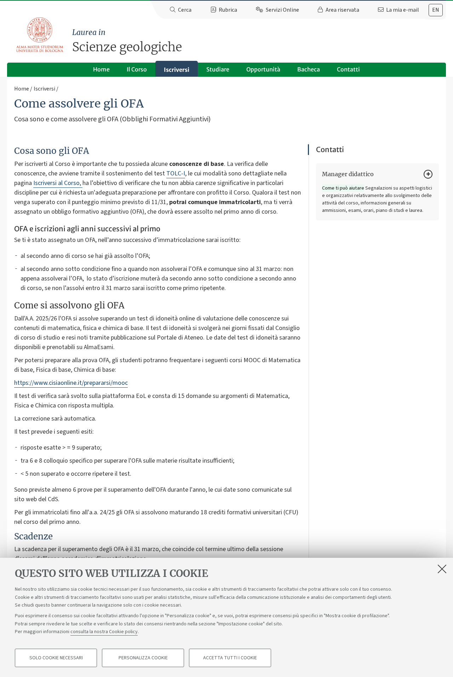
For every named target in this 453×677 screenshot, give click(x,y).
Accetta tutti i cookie (230, 657)
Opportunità (263, 69)
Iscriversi (176, 69)
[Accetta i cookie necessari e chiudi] (442, 568)
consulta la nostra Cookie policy (104, 631)
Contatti (348, 69)
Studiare (217, 69)
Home (101, 69)
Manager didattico (348, 174)
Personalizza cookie (143, 657)
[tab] (436, 10)
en (435, 10)
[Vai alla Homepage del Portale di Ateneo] (40, 35)
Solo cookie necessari (56, 657)
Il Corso (137, 69)
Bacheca (308, 69)
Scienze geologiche (127, 41)
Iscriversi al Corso (56, 183)
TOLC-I (175, 173)
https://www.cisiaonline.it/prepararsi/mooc (71, 382)
